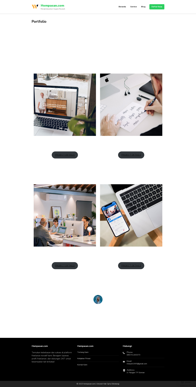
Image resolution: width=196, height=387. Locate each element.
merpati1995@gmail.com (137, 363)
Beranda (122, 6)
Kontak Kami (82, 365)
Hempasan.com (52, 5)
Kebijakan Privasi (83, 358)
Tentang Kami (82, 352)
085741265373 (133, 355)
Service (133, 6)
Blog (143, 6)
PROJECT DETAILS (65, 154)
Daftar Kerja (157, 6)
